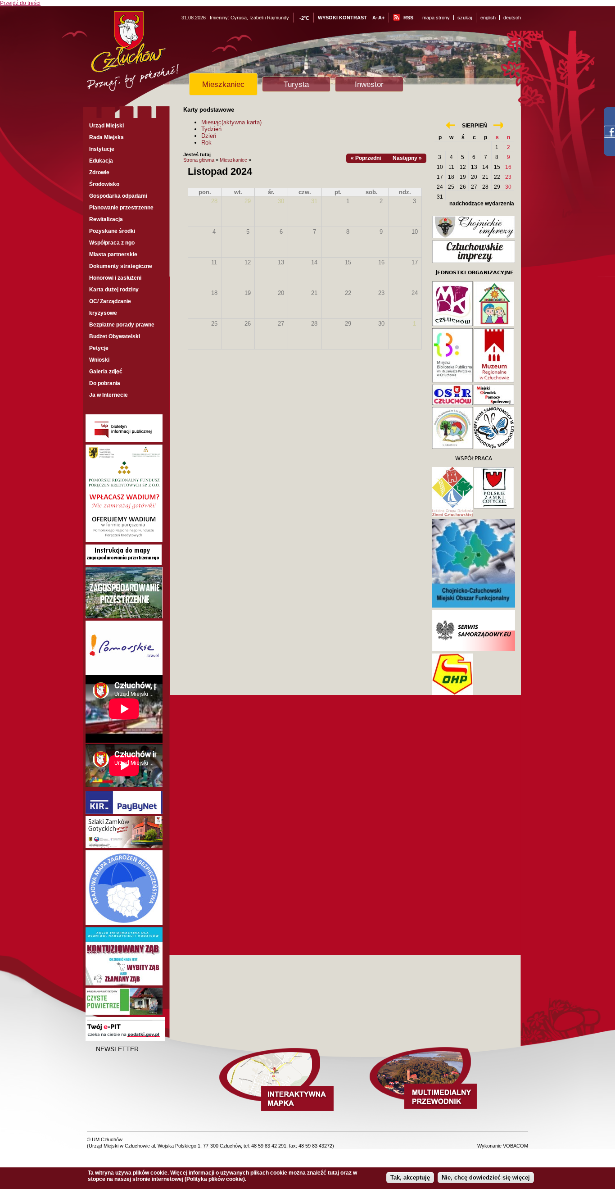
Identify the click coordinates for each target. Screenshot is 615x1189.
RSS (408, 17)
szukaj (464, 17)
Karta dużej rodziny (114, 289)
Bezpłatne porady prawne (121, 325)
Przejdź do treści (20, 3)
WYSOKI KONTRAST (342, 17)
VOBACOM (515, 1145)
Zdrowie (99, 172)
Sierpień (474, 126)
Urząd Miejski (106, 126)
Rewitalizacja (106, 219)
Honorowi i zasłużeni (115, 278)
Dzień (208, 135)
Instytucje (101, 149)
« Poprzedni (366, 158)
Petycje (99, 348)
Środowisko (104, 184)
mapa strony (436, 17)
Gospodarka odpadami (118, 196)
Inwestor (369, 84)
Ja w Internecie (108, 395)
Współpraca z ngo (112, 243)
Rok (206, 142)
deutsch (512, 17)
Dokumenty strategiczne (120, 266)
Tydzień (211, 129)
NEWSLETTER (117, 1049)
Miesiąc (231, 122)
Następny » (407, 158)
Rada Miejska (106, 137)
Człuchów (149, 54)
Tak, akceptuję (410, 1177)
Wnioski (99, 360)
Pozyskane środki (112, 231)
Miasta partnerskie (113, 254)
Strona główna (198, 160)
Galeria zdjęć (105, 371)
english (488, 17)
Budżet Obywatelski (114, 336)
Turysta (296, 84)
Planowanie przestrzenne (121, 207)
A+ (381, 17)
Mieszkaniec (223, 84)
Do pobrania (104, 383)
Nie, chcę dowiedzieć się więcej (486, 1177)
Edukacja (101, 161)
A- (375, 17)
